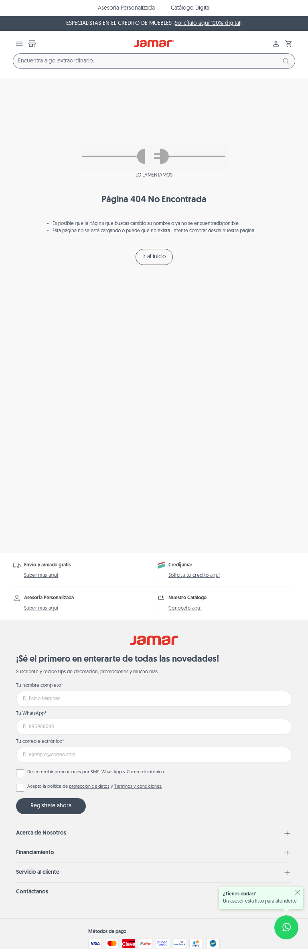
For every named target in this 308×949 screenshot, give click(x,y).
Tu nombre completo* (39, 685)
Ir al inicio (154, 257)
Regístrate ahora (50, 806)
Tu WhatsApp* (31, 713)
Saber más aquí (41, 575)
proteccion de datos (89, 786)
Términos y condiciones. (138, 786)
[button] (288, 43)
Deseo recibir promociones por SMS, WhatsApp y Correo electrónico (95, 772)
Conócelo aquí (185, 608)
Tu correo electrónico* (40, 741)
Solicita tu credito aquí (194, 575)
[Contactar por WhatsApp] (286, 927)
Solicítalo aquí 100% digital (207, 23)
